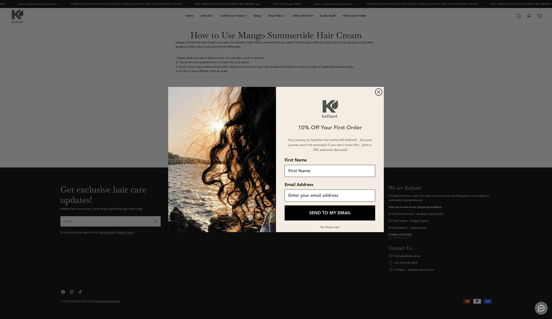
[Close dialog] (378, 92)
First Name (296, 160)
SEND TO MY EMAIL (330, 213)
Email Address (299, 184)
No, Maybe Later (330, 227)
